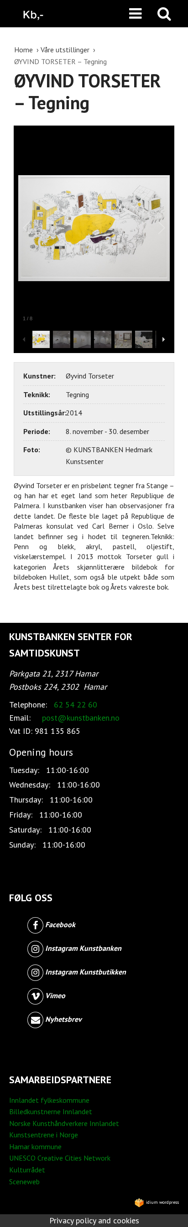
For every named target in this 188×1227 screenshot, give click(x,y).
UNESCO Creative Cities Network (59, 1157)
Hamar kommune (35, 1146)
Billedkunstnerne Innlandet (50, 1111)
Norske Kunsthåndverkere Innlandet (64, 1123)
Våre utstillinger (66, 49)
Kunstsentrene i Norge (43, 1134)
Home (24, 49)
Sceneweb (24, 1181)
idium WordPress (162, 1202)
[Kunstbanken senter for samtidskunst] (33, 13)
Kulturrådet (27, 1169)
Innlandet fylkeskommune (49, 1100)
